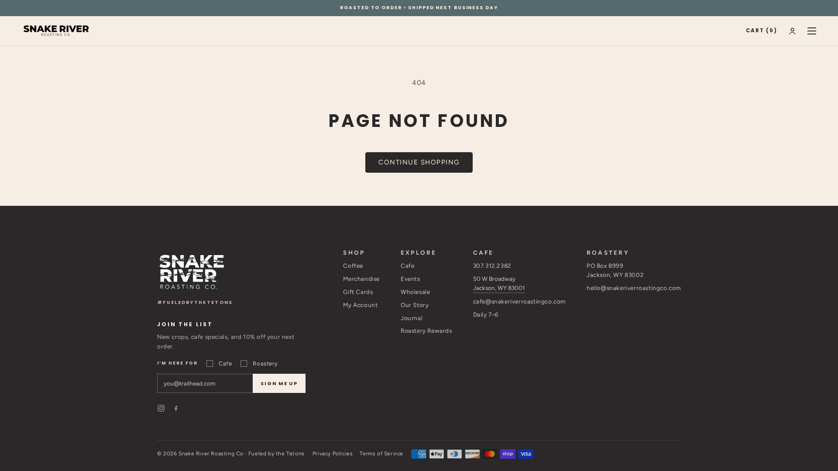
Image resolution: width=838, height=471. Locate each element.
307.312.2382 (492, 265)
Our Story (415, 304)
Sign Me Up (279, 383)
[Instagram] (161, 408)
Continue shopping (419, 162)
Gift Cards (358, 291)
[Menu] (812, 31)
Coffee (353, 265)
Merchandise (361, 278)
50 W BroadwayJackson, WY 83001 (499, 283)
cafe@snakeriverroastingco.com (519, 301)
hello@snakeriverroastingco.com (634, 287)
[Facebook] (176, 408)
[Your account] (792, 31)
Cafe (225, 363)
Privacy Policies (333, 454)
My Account (360, 304)
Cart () (761, 30)
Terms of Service (381, 454)
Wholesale (415, 291)
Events (410, 278)
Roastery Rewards (426, 330)
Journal (411, 317)
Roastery (265, 363)
